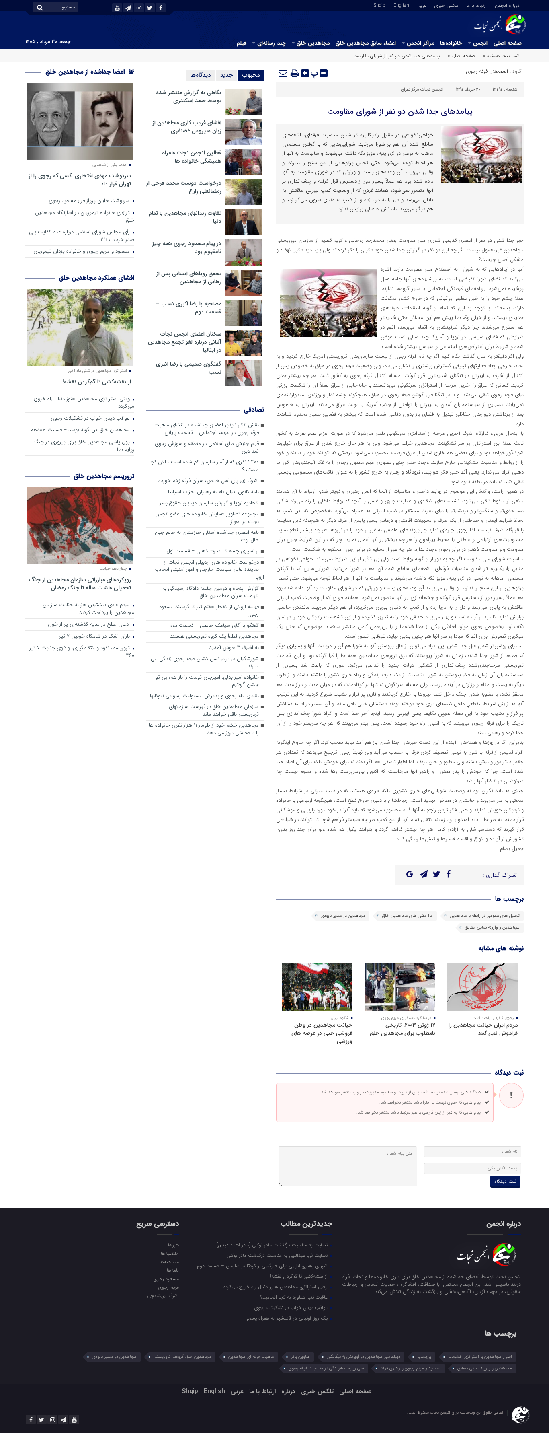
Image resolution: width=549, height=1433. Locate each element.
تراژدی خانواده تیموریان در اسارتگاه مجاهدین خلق (84, 216)
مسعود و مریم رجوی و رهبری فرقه (410, 1368)
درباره (288, 1391)
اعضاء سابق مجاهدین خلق (366, 43)
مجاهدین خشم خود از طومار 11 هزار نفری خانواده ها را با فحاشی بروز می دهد (204, 729)
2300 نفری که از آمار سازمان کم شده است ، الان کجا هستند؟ (204, 466)
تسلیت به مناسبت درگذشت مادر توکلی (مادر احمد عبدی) (273, 1244)
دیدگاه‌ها (200, 75)
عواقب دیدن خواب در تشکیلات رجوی (91, 418)
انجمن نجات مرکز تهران (422, 89)
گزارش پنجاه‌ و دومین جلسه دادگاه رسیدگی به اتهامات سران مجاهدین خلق (210, 592)
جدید (226, 75)
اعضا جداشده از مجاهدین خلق (86, 72)
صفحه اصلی (508, 43)
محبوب (251, 75)
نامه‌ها (172, 1270)
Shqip (379, 5)
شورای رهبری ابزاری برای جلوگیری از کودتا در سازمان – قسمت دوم (263, 1265)
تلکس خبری (446, 5)
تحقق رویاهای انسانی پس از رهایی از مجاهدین (188, 277)
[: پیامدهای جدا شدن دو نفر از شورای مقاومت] (283, 73)
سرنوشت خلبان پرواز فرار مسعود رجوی (90, 201)
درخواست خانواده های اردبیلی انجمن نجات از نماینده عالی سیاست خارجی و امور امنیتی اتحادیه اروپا (209, 570)
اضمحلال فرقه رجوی (487, 71)
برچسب (424, 1356)
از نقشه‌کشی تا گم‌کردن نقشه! (96, 381)
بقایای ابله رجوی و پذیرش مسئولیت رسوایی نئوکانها (204, 696)
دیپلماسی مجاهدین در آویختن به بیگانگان (363, 1356)
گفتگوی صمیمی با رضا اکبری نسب (188, 368)
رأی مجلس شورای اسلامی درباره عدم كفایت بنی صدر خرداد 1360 (81, 236)
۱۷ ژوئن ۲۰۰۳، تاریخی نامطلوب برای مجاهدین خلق (402, 1029)
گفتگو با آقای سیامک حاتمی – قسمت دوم (214, 626)
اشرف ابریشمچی (162, 1295)
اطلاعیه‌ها (169, 1253)
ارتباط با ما (476, 5)
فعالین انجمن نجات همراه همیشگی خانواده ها (191, 156)
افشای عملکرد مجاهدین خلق (96, 278)
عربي (421, 5)
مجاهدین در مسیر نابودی (343, 915)
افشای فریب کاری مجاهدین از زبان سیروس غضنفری (186, 126)
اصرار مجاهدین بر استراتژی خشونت (480, 1356)
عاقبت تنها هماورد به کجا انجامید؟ (294, 1297)
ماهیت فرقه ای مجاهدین (251, 1356)
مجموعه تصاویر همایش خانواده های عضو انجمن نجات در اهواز (207, 518)
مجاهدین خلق (313, 43)
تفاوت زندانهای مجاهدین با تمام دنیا (185, 217)
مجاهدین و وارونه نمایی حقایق (492, 927)
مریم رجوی (168, 1287)
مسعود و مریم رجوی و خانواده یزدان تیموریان (82, 251)
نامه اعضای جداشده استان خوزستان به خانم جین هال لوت (207, 536)
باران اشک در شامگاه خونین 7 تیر (95, 636)
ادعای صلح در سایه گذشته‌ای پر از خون (89, 624)
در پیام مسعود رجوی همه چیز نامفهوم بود (186, 247)
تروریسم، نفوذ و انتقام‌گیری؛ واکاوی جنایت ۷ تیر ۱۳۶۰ (81, 652)
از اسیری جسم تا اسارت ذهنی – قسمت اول (212, 551)
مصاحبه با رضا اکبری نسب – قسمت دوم (188, 307)
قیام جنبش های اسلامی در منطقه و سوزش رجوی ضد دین (207, 447)
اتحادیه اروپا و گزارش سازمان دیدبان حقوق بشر (209, 503)
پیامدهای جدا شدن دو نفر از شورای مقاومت (400, 111)
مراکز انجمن (420, 43)
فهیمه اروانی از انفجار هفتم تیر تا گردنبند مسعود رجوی (209, 611)
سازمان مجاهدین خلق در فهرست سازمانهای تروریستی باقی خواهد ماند (214, 711)
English (401, 5)
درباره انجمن (507, 5)
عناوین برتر (300, 1356)
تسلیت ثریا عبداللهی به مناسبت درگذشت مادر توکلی (278, 1255)
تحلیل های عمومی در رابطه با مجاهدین (485, 915)
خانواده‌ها (451, 43)
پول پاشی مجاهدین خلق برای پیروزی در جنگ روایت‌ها (83, 446)
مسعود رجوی (166, 1278)
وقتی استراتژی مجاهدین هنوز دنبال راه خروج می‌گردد (84, 403)
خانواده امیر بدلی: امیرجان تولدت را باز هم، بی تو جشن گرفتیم (207, 681)
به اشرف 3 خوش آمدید (234, 648)
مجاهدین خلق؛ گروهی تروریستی (182, 1356)
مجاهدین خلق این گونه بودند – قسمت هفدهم (81, 430)
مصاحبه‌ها (169, 1261)
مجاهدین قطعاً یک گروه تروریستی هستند (214, 636)
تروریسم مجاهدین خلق (104, 476)
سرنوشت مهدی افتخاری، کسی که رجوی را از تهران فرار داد (80, 179)
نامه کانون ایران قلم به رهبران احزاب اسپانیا (213, 492)
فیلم (241, 43)
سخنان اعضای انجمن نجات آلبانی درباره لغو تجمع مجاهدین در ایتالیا (184, 341)
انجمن (480, 43)
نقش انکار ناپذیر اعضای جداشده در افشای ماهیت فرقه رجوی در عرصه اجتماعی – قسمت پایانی (206, 429)
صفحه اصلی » (461, 56)
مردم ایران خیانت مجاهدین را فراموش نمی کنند (483, 1029)
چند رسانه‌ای (271, 43)
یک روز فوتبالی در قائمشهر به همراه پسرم (288, 1318)
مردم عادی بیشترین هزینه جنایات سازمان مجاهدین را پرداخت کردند (88, 609)
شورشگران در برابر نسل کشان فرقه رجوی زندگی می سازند (205, 663)
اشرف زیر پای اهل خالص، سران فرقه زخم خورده (208, 481)
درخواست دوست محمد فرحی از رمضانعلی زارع (183, 187)
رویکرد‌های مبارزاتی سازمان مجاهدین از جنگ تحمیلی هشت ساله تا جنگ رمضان (80, 583)
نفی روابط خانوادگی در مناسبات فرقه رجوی (326, 1368)
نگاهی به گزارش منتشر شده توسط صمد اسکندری (188, 96)
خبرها (173, 1244)
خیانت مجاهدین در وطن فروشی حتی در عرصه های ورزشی (321, 1033)
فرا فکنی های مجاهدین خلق (407, 915)
